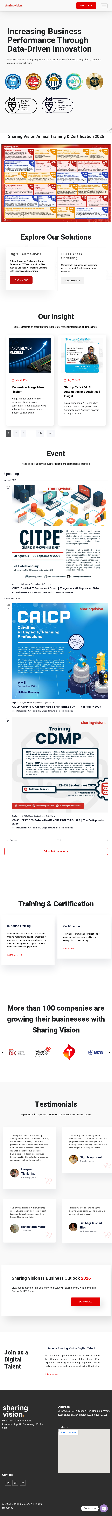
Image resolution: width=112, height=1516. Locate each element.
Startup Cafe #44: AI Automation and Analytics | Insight (82, 391)
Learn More (13, 954)
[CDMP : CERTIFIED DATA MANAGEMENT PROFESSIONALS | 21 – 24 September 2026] (60, 765)
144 (40, 433)
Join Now (50, 1374)
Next (51, 433)
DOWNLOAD (85, 1301)
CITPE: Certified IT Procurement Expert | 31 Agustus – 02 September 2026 (55, 588)
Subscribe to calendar (54, 851)
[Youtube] (23, 1483)
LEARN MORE (21, 280)
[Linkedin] (8, 1483)
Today (59, 840)
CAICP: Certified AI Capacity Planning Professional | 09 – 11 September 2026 (56, 706)
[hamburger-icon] (104, 6)
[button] (2, 1052)
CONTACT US (86, 5)
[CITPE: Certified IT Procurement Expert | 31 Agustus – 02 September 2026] (60, 533)
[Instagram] (15, 1483)
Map (63, 1427)
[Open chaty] (104, 1508)
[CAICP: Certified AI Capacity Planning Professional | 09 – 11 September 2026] (60, 651)
